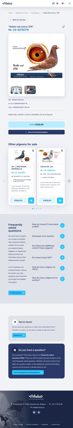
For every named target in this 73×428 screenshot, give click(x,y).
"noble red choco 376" (51, 13)
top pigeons (35, 13)
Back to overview (19, 20)
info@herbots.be (38, 407)
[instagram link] (39, 412)
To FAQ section (15, 293)
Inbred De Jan (51, 176)
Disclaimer (45, 424)
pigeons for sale (22, 13)
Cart (57, 3)
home (10, 13)
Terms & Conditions (32, 424)
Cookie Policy (55, 424)
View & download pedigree (38, 132)
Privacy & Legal (18, 424)
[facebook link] (34, 412)
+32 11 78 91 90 (56, 404)
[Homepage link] (8, 3)
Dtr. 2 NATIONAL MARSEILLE (22, 176)
